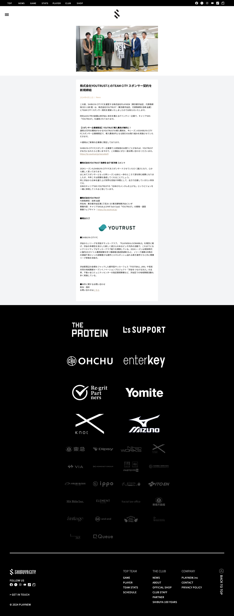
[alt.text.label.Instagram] (207, 3)
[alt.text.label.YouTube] (212, 3)
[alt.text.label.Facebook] (196, 3)
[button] (7, 14)
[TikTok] (217, 3)
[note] (222, 3)
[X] (201, 3)
